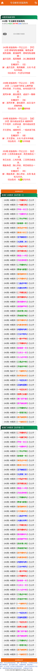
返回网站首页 (19, 191)
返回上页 (35, 2)
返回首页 (2, 2)
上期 (5, 34)
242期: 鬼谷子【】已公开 (19, 371)
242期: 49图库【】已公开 (19, 200)
